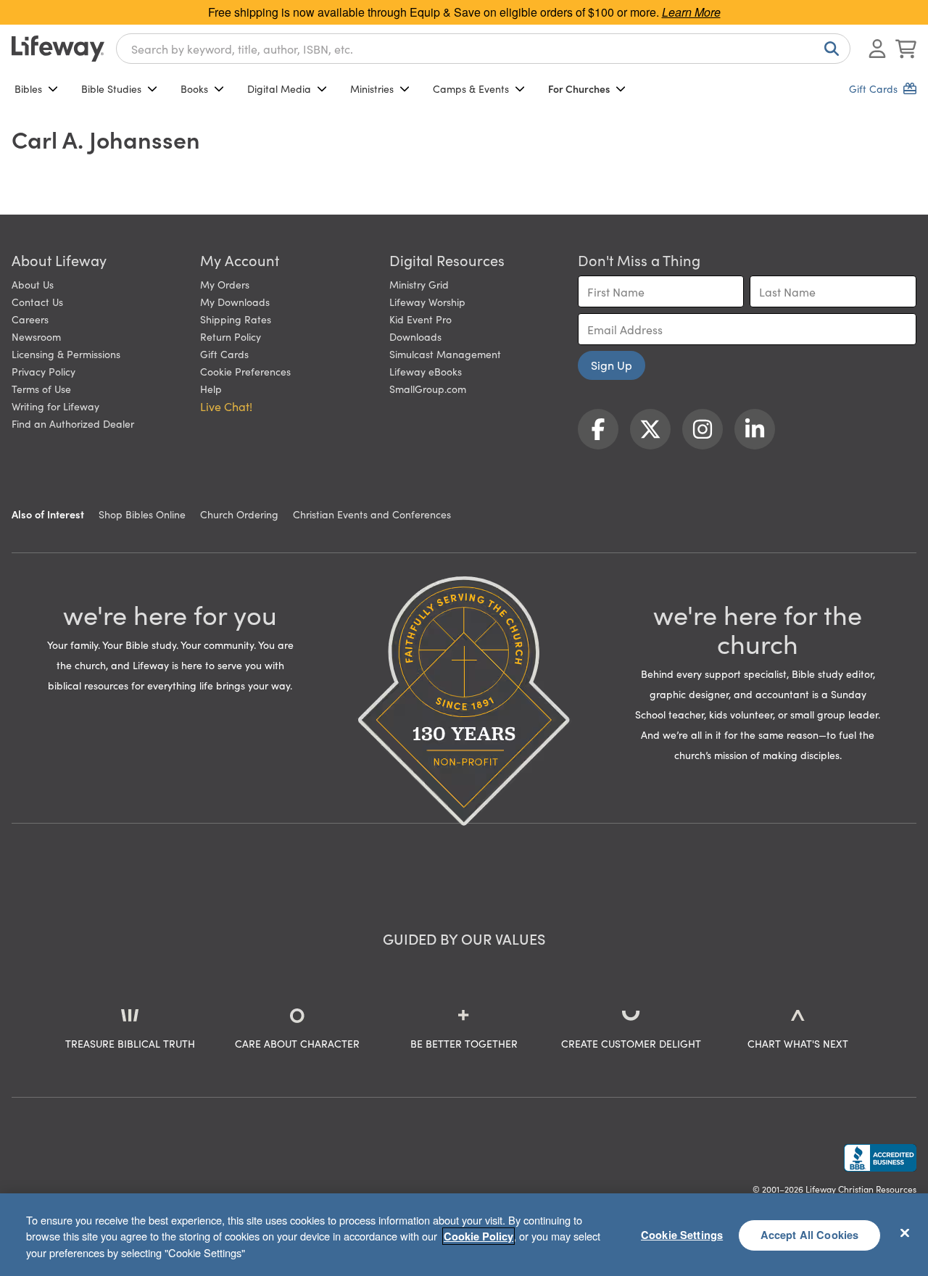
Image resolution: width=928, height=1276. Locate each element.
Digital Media (279, 88)
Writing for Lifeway (55, 406)
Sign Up (611, 365)
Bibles (28, 88)
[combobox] (483, 48)
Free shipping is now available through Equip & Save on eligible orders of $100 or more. (464, 12)
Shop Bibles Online (142, 514)
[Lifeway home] (58, 49)
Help (211, 388)
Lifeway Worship (427, 301)
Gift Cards (224, 354)
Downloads (415, 336)
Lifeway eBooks (425, 371)
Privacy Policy (43, 371)
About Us (33, 284)
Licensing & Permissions (66, 354)
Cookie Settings (682, 1234)
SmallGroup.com (427, 388)
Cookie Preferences (245, 371)
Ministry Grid (419, 284)
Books (194, 88)
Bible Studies (111, 88)
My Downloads (235, 301)
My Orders (224, 284)
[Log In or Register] (877, 48)
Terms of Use (41, 388)
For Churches (579, 88)
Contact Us (37, 301)
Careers (30, 319)
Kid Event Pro (420, 319)
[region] (464, 1234)
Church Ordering (239, 514)
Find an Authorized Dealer (73, 423)
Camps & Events (471, 88)
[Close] (905, 1232)
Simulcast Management (445, 354)
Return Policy (230, 336)
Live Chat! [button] (226, 406)
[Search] (828, 48)
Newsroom (36, 336)
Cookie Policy (478, 1236)
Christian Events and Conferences (372, 514)
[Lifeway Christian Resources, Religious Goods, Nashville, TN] (880, 1158)
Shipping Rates (235, 319)
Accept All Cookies (810, 1234)
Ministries (372, 88)
